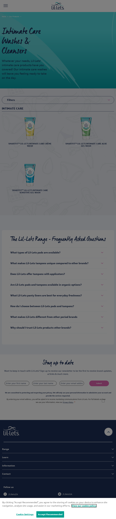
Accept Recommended (50, 514)
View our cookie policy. (84, 505)
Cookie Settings (25, 514)
